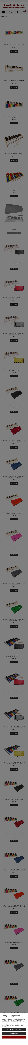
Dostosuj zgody (14, 1033)
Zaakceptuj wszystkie (14, 1036)
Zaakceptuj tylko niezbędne (14, 1029)
